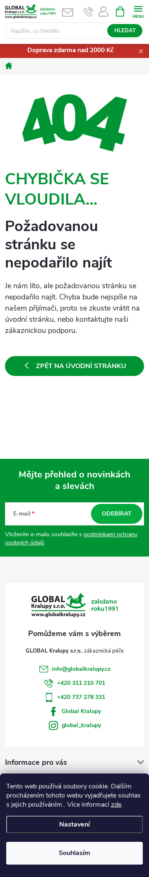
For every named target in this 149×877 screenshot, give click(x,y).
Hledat (125, 30)
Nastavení (74, 824)
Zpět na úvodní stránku (81, 366)
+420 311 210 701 (81, 683)
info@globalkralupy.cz (81, 669)
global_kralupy (81, 725)
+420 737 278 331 (81, 697)
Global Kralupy (81, 711)
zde (116, 804)
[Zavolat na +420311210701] (88, 11)
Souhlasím (74, 853)
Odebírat (117, 514)
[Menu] (138, 11)
